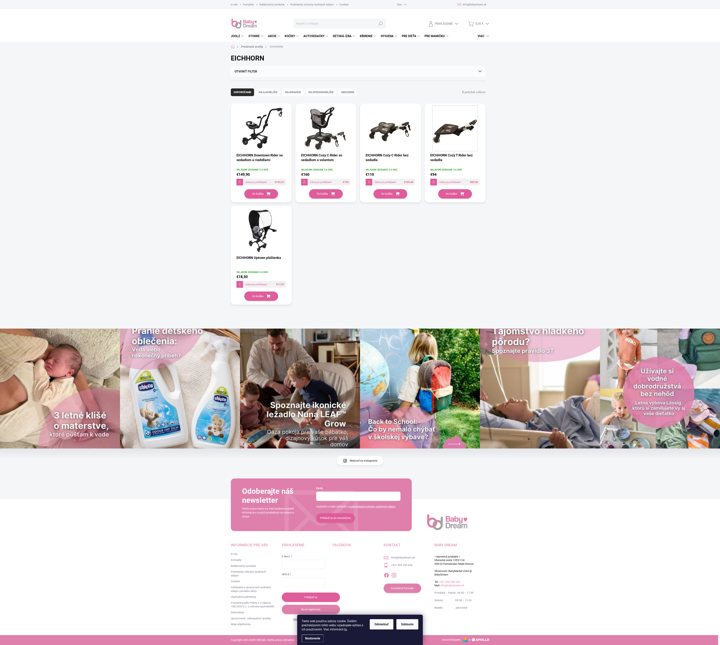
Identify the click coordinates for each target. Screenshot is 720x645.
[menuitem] (238, 36)
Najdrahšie (293, 92)
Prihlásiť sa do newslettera (335, 517)
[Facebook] (386, 574)
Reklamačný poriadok (272, 4)
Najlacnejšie (268, 92)
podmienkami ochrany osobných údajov (372, 506)
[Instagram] (394, 574)
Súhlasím (407, 624)
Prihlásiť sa (310, 597)
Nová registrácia (310, 609)
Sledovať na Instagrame (363, 460)
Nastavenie (312, 638)
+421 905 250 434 (401, 565)
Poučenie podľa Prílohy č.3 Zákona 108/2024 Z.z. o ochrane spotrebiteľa (252, 604)
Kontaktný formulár (402, 588)
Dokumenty (237, 612)
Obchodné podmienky (243, 596)
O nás (234, 4)
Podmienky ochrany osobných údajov (312, 4)
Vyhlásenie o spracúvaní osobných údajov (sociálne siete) (251, 589)
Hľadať (381, 23)
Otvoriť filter (246, 71)
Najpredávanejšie (321, 92)
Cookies (344, 4)
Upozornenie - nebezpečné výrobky (251, 618)
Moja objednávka (241, 624)
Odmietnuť (381, 624)
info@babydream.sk (403, 557)
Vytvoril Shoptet (451, 639)
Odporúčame (242, 92)
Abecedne (347, 92)
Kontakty (248, 4)
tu (345, 629)
